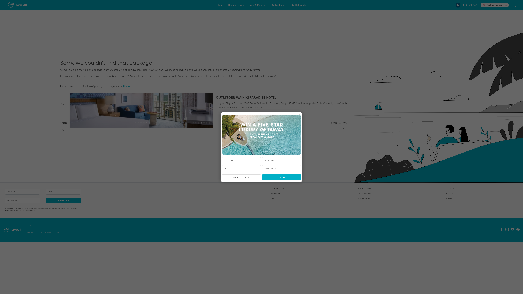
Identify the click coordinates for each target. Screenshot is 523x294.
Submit (281, 177)
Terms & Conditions (241, 177)
